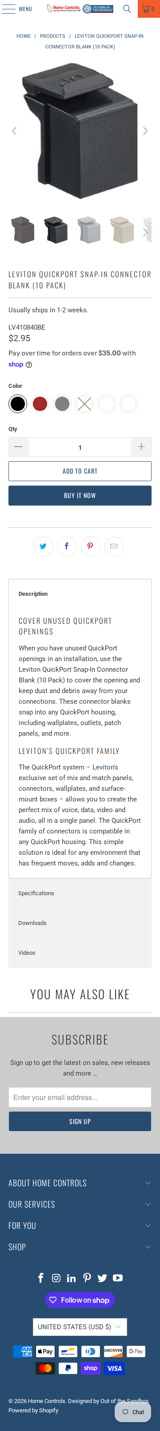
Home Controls (46, 1401)
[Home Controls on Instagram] (56, 1279)
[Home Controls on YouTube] (118, 1279)
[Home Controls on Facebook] (41, 1279)
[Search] (127, 9)
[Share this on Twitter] (43, 546)
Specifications (36, 893)
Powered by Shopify (33, 1410)
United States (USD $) (74, 1327)
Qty (12, 429)
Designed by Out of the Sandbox (108, 1401)
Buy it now (80, 495)
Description (33, 593)
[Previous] (15, 131)
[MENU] (4, 9)
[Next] (145, 131)
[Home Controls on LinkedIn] (72, 1279)
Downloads (32, 923)
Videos (27, 952)
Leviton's (105, 767)
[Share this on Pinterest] (90, 546)
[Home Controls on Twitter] (102, 1279)
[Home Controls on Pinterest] (87, 1279)
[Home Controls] (80, 9)
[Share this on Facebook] (67, 546)
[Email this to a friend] (114, 546)
